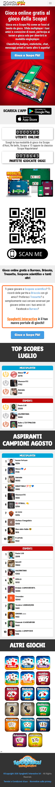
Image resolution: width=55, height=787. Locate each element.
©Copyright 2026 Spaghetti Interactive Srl (22, 773)
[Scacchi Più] (11, 709)
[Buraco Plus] (27, 694)
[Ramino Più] (43, 678)
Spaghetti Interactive (22, 319)
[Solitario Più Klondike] (11, 663)
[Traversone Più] (43, 725)
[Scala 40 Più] (11, 694)
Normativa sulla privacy (40, 781)
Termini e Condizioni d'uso (16, 781)
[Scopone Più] (11, 725)
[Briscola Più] (43, 709)
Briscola (35, 293)
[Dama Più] (27, 709)
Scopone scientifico (35, 289)
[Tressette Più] (27, 725)
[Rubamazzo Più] (19, 740)
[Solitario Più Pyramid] (11, 678)
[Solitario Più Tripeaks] (27, 678)
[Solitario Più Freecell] (43, 663)
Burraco (33, 308)
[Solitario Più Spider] (27, 663)
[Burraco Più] (43, 694)
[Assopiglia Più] (35, 740)
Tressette (35, 297)
